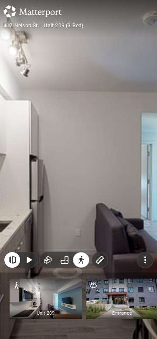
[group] (64, 260)
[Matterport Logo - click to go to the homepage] (32, 11)
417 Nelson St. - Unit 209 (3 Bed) (43, 26)
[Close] (12, 260)
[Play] (29, 260)
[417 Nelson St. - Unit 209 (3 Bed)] (78, 169)
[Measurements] (100, 260)
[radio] (48, 260)
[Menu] (145, 260)
